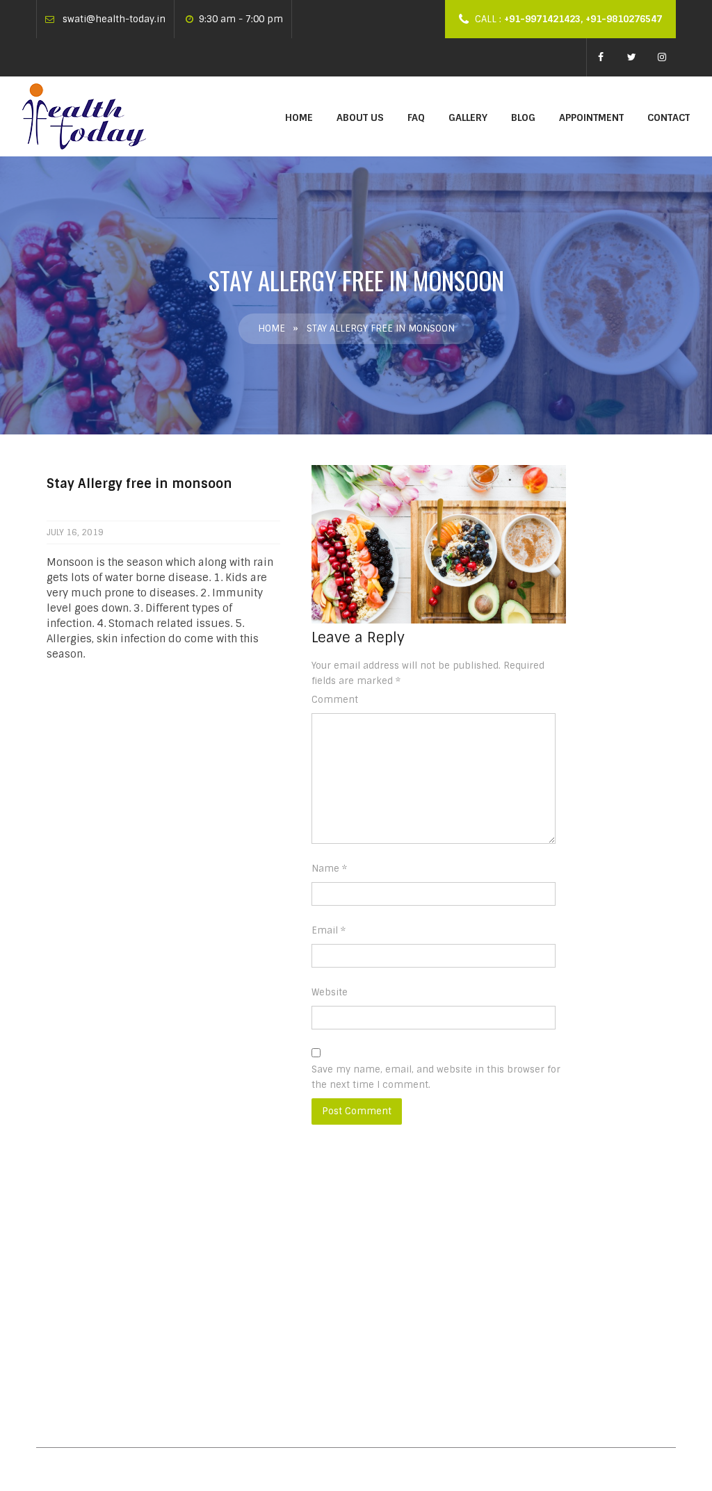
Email (329, 930)
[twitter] (631, 56)
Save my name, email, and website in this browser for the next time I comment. (436, 1077)
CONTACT (668, 117)
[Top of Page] (672, 1454)
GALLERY (467, 117)
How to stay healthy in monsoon (333, 1291)
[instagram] (662, 56)
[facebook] (600, 56)
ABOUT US (360, 117)
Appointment (591, 117)
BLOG (523, 117)
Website (330, 992)
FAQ (416, 117)
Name (329, 868)
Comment (335, 700)
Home (299, 117)
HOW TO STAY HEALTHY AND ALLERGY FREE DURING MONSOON (333, 1355)
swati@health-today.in (114, 19)
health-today (279, 1256)
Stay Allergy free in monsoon (325, 1234)
